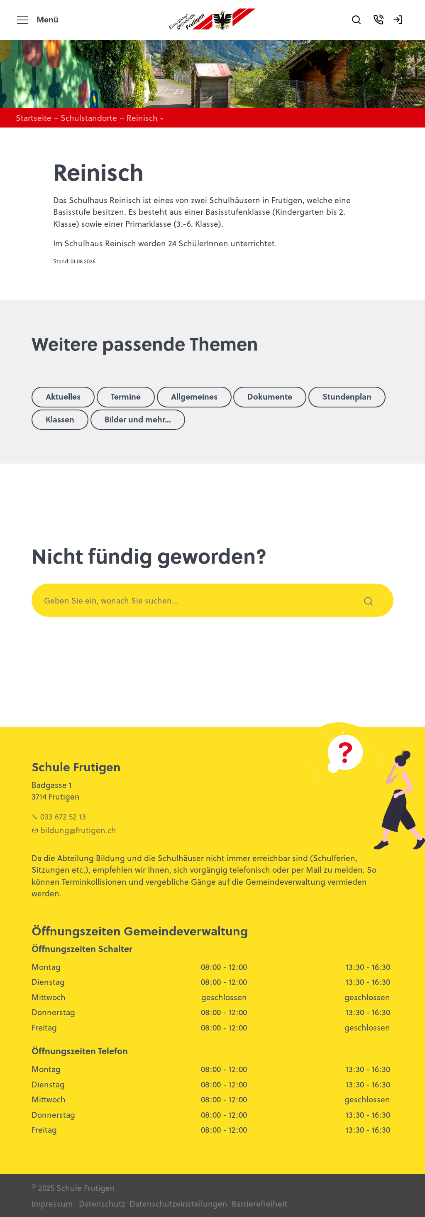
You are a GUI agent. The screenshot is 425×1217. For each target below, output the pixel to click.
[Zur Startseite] (212, 15)
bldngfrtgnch (78, 830)
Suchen (363, 612)
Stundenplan (346, 396)
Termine (126, 396)
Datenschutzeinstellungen (177, 1203)
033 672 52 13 (63, 816)
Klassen (60, 419)
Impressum (52, 1203)
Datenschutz (102, 1203)
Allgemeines (194, 396)
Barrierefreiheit (259, 1203)
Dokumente (269, 396)
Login (401, 31)
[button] (22, 20)
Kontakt (381, 31)
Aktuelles (63, 396)
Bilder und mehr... (138, 419)
